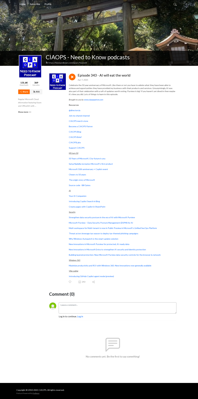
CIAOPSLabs (75, 142)
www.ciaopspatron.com (93, 99)
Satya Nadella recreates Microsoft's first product (91, 164)
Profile (47, 4)
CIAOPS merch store (78, 121)
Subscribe (35, 4)
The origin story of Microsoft (82, 180)
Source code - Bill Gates (79, 185)
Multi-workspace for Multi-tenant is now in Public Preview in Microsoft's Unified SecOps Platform (113, 228)
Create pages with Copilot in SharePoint (87, 206)
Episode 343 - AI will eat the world (104, 75)
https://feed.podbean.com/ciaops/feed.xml (67, 62)
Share (25, 91)
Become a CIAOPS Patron (81, 126)
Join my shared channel (79, 115)
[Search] (175, 4)
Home (22, 4)
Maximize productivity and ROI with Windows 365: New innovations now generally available (110, 265)
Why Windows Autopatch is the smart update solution (93, 239)
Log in (80, 316)
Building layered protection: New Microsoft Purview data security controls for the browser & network (115, 255)
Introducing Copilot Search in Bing (84, 201)
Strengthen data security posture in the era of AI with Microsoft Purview (102, 217)
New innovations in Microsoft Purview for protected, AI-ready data (99, 244)
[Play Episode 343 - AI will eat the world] (72, 77)
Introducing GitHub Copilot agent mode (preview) (91, 276)
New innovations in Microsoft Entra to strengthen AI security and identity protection (107, 249)
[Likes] (70, 281)
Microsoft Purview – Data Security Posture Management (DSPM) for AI (101, 222)
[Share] (93, 282)
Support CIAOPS (77, 148)
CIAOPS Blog (75, 131)
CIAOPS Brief (75, 137)
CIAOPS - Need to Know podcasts (88, 57)
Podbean (36, 393)
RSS (38, 91)
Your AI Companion (77, 196)
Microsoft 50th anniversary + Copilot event (88, 169)
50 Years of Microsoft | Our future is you (87, 158)
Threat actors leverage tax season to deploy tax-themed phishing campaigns (103, 233)
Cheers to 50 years (77, 174)
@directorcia (74, 110)
